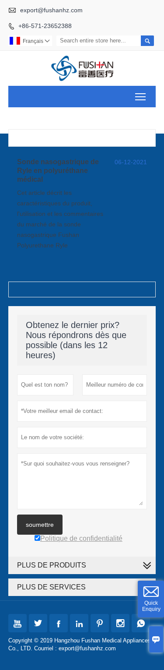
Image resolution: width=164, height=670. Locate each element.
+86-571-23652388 (45, 25)
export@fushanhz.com (51, 10)
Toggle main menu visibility (140, 96)
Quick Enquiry (151, 606)
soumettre (40, 524)
